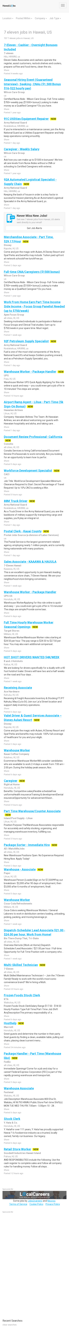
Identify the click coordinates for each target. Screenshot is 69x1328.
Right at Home (12, 784)
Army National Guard (15, 122)
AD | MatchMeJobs (14, 848)
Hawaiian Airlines (13, 410)
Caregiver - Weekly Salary (21, 149)
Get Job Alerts (34, 228)
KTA (6, 999)
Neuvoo (51, 1200)
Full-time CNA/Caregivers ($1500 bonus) (32, 272)
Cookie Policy (36, 1204)
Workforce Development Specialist (28, 470)
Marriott (8, 1027)
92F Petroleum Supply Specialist (26, 341)
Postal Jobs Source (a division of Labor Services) (31, 535)
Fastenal (8, 1092)
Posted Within (23, 18)
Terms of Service (18, 1204)
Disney (7, 245)
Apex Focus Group (14, 314)
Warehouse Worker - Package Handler (30, 371)
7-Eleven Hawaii (12, 565)
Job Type (54, 18)
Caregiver (10, 780)
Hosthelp (10, 1023)
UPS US (8, 596)
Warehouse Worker (17, 750)
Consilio (8, 444)
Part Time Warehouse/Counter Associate (32, 811)
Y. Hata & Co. (11, 1122)
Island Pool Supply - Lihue (18, 818)
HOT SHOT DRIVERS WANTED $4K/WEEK (31, 657)
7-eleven (8, 53)
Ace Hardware (11, 691)
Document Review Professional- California (33, 437)
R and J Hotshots (13, 661)
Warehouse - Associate (20, 869)
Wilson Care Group (14, 92)
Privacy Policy (53, 1204)
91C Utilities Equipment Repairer (26, 118)
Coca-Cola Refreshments (18, 903)
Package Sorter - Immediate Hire (27, 845)
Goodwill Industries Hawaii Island (22, 1153)
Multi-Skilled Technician (21, 965)
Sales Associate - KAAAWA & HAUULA (30, 561)
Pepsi (7, 873)
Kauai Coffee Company (16, 754)
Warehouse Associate (19, 1088)
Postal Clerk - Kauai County (23, 531)
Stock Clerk (12, 1118)
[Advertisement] (28, 1264)
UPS (6, 375)
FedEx (7, 1062)
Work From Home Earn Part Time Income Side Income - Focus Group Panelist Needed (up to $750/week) (34, 306)
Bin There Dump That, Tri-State (21, 938)
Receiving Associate (18, 687)
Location (7, 18)
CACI (6, 474)
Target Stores (11, 630)
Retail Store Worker (17, 1149)
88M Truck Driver (15, 501)
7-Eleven (8, 968)
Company (40, 18)
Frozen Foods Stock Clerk (22, 995)
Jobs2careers (35, 1200)
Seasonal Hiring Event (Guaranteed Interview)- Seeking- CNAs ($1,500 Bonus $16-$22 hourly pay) (32, 84)
